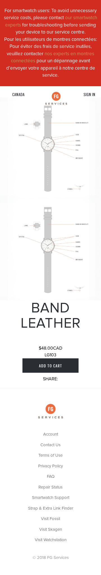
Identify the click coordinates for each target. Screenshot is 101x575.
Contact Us (50, 445)
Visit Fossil (50, 519)
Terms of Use (50, 455)
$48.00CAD (50, 348)
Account (50, 434)
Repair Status (50, 487)
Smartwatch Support (50, 498)
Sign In (89, 94)
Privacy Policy (50, 466)
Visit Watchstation (50, 540)
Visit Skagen (50, 529)
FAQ (50, 476)
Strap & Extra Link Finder (50, 508)
